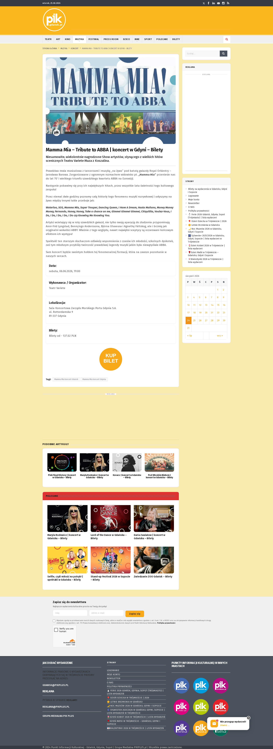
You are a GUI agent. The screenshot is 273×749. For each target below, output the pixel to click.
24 (188, 320)
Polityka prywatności (198, 210)
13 (206, 305)
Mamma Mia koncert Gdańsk (66, 379)
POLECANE (162, 39)
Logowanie (193, 195)
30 (224, 320)
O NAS (191, 207)
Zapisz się (134, 614)
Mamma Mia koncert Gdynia (94, 379)
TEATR (48, 39)
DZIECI (126, 39)
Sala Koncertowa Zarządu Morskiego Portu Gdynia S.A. (82, 308)
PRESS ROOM (111, 39)
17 (188, 312)
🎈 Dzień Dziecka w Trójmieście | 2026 (207, 221)
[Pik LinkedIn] (213, 3)
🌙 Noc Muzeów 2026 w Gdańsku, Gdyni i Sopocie (134, 705)
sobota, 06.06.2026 (60, 271)
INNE (137, 39)
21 (212, 312)
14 (212, 305)
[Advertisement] (151, 22)
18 (194, 312)
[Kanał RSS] (228, 3)
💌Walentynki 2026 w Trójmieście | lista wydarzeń (135, 728)
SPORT (148, 39)
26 (200, 320)
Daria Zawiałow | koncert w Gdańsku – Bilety (149, 537)
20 (206, 312)
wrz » (220, 335)
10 (188, 305)
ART (58, 39)
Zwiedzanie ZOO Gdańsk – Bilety (153, 576)
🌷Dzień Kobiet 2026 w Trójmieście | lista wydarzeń (136, 717)
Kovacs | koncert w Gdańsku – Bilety (127, 476)
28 (212, 320)
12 (200, 305)
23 (224, 312)
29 (218, 320)
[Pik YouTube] (218, 3)
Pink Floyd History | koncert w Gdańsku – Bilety (62, 476)
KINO (67, 39)
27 (206, 320)
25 (194, 320)
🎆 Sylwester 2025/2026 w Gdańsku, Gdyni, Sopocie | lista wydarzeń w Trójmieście (206, 238)
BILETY (176, 39)
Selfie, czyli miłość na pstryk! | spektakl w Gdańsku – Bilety (65, 578)
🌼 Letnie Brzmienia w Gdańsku (204, 225)
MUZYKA (79, 39)
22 (218, 312)
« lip (189, 335)
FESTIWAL (93, 39)
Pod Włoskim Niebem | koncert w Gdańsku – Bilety (159, 476)
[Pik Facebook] (208, 3)
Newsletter (194, 203)
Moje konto (193, 199)
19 (200, 312)
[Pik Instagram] (223, 3)
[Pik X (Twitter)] (203, 3)
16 (224, 305)
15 (218, 305)
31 (188, 328)
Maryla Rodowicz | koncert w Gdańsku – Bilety (94, 476)
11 (194, 305)
